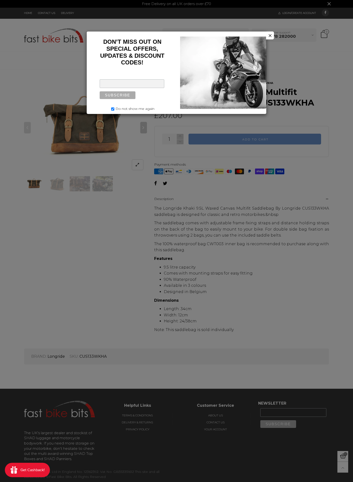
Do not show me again (135, 108)
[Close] (270, 35)
